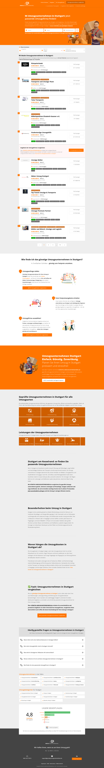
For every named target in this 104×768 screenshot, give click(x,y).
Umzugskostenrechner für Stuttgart (28, 696)
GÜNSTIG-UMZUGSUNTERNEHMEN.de (32, 150)
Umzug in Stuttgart (47, 693)
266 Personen (47, 714)
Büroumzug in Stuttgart (26, 700)
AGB (48, 763)
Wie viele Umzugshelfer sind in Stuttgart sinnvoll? (38, 646)
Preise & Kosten (44, 2)
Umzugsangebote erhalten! (76, 150)
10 (60, 244)
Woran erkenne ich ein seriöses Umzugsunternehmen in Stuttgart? (43, 659)
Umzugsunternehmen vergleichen (75, 2)
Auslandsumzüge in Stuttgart (71, 696)
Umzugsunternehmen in (29, 677)
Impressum (43, 763)
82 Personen (47, 717)
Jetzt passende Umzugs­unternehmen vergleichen (52, 615)
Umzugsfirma (23, 49)
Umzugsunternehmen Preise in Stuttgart (29, 693)
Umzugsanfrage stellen (77, 758)
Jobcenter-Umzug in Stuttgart (49, 700)
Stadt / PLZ (45, 49)
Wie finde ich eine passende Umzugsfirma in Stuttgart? (40, 665)
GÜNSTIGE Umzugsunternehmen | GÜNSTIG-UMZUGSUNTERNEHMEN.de (27, 3)
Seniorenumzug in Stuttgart (71, 693)
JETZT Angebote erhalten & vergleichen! (37, 335)
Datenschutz (52, 763)
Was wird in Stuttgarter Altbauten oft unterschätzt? (39, 652)
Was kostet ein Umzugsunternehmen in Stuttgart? (45, 153)
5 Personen (47, 722)
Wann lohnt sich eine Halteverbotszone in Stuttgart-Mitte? (41, 640)
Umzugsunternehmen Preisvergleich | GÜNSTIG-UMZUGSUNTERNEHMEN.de (52, 742)
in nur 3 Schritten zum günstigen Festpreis (61, 26)
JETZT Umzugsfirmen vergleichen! (37, 288)
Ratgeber (52, 2)
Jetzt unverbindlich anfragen (36, 491)
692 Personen (47, 712)
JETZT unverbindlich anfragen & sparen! (54, 380)
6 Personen (47, 719)
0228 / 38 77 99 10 (27, 758)
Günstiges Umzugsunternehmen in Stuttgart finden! (77, 30)
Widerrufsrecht (59, 763)
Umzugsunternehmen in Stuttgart (50, 696)
